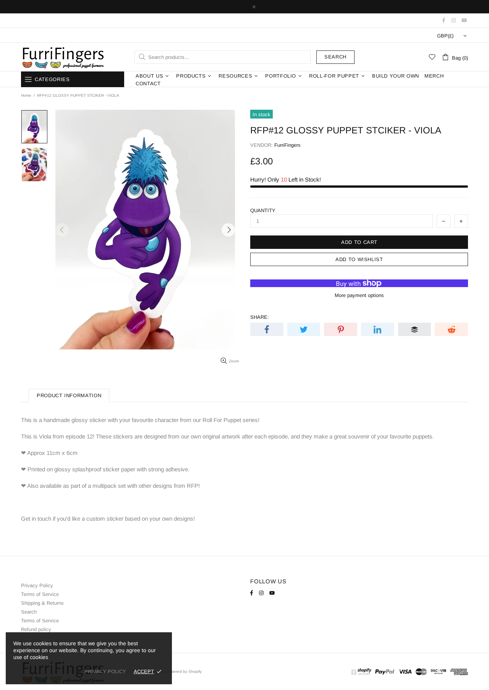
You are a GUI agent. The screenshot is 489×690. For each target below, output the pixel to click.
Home (26, 95)
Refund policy (36, 629)
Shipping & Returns (42, 603)
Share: (259, 317)
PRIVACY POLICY (105, 671)
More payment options (359, 295)
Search (335, 57)
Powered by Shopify (184, 671)
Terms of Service (40, 594)
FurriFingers (62, 57)
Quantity (262, 210)
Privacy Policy (37, 585)
